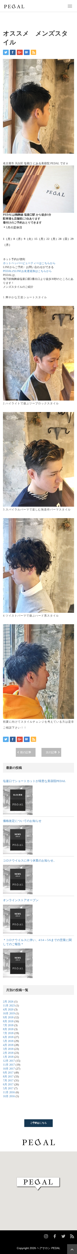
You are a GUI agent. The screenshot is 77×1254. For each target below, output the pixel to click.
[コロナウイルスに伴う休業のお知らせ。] (18, 879)
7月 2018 (8, 1025)
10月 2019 (9, 1013)
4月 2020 (8, 1009)
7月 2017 (8, 1080)
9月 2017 (8, 1072)
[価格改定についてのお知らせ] (18, 840)
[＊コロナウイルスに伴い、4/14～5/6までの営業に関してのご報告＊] (18, 963)
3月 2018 (8, 1048)
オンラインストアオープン (20, 900)
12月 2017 (9, 1060)
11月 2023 (9, 1005)
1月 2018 (8, 1056)
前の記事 (25, 752)
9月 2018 (8, 1017)
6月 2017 (8, 1084)
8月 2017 (8, 1076)
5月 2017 (8, 1088)
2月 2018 (8, 1052)
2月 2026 (8, 1001)
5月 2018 (8, 1041)
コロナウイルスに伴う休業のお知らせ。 (29, 860)
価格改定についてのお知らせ (22, 820)
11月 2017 (9, 1064)
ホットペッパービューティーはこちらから (29, 263)
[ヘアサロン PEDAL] (14, 6)
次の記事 (51, 752)
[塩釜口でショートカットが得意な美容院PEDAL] (18, 800)
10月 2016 (9, 1096)
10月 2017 (9, 1068)
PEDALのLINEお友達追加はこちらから (27, 271)
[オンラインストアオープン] (18, 919)
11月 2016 (9, 1092)
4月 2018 (8, 1045)
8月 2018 (8, 1021)
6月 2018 (8, 1037)
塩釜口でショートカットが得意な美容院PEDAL (34, 781)
